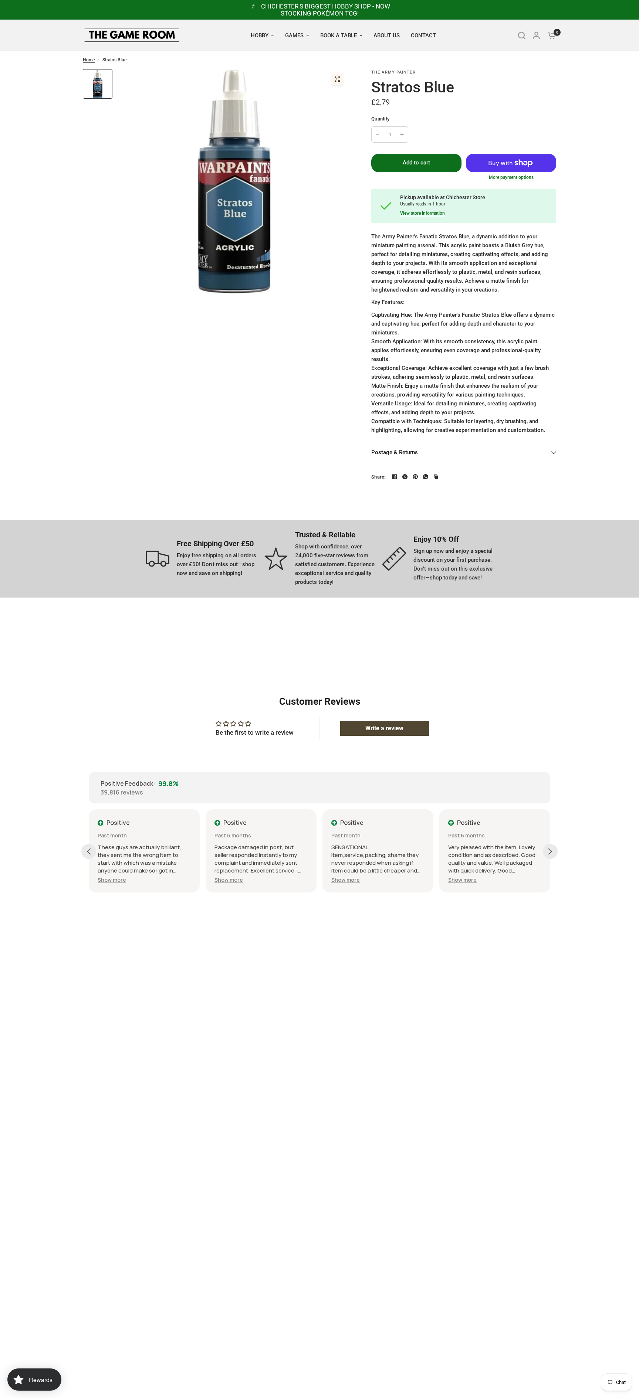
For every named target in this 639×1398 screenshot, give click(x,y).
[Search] (521, 35)
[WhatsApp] (425, 476)
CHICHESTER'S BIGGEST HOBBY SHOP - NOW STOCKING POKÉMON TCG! (325, 10)
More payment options (511, 177)
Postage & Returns (394, 452)
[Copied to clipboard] (436, 476)
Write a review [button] (384, 728)
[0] (550, 35)
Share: (378, 476)
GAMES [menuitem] (294, 35)
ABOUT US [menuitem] (386, 35)
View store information (422, 213)
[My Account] (536, 35)
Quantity (380, 119)
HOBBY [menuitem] (259, 35)
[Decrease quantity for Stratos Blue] (377, 134)
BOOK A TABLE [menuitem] (338, 35)
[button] (112, 880)
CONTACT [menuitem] (423, 35)
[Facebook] (394, 476)
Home (89, 59)
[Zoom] (337, 79)
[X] (404, 476)
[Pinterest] (415, 476)
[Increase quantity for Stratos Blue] (402, 134)
